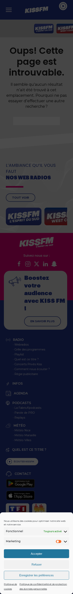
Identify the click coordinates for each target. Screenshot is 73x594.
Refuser (37, 564)
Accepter (36, 553)
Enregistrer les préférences (36, 575)
